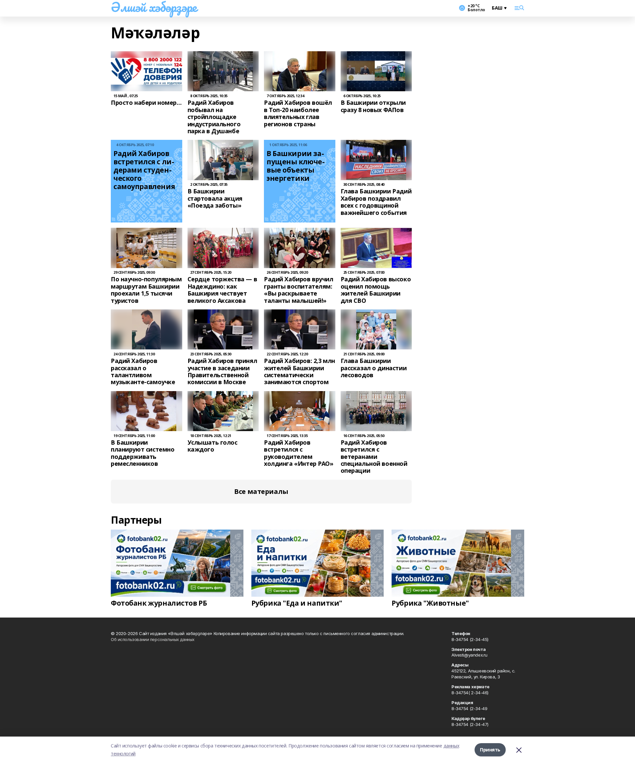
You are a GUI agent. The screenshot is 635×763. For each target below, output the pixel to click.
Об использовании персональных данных (152, 639)
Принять (490, 749)
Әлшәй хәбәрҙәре (154, 7)
